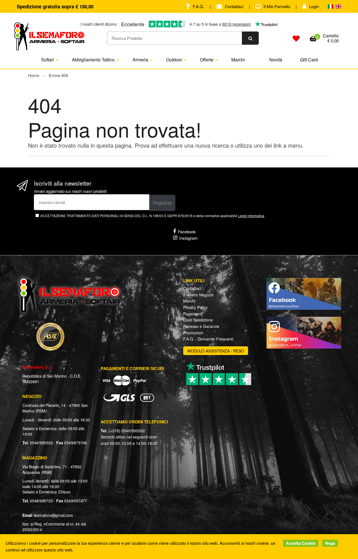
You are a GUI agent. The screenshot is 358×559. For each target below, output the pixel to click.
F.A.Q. (198, 6)
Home (33, 75)
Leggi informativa (251, 215)
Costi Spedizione (198, 320)
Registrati (162, 203)
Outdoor (174, 59)
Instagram (188, 238)
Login (314, 6)
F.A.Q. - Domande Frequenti (208, 339)
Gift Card (309, 59)
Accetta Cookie (300, 543)
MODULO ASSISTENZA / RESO (215, 351)
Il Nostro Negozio (198, 295)
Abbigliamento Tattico (93, 59)
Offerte (206, 59)
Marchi (238, 59)
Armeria (140, 59)
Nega (330, 543)
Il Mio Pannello (276, 6)
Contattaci (234, 6)
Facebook (187, 231)
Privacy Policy (195, 307)
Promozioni (193, 332)
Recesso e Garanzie (201, 326)
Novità (275, 59)
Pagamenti (192, 313)
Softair (47, 59)
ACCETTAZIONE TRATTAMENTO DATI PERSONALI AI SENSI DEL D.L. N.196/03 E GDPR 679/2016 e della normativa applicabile (152, 215)
